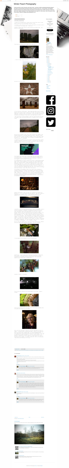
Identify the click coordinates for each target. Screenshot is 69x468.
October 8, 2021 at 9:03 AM (30, 398)
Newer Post (16, 417)
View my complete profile (49, 54)
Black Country (48, 85)
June (48, 77)
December (49, 63)
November (49, 64)
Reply (17, 378)
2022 (47, 61)
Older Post (42, 417)
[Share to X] (23, 349)
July (48, 76)
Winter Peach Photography (25, 4)
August (49, 75)
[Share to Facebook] (24, 349)
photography (48, 88)
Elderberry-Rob (19, 391)
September (49, 74)
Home (29, 417)
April (48, 79)
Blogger (41, 465)
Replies (18, 364)
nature (47, 87)
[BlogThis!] (22, 349)
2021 (47, 62)
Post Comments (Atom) (21, 418)
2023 (47, 60)
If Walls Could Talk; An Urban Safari (50, 69)
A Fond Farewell (17, 421)
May (48, 78)
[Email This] (21, 349)
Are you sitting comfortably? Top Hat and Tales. (51, 67)
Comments (17, 16)
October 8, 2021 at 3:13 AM (24, 391)
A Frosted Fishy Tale (21, 455)
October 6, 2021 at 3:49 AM (30, 381)
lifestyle (48, 86)
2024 (47, 59)
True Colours (49, 70)
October (49, 65)
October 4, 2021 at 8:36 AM (30, 366)
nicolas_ (36, 465)
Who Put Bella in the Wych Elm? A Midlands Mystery (25, 446)
